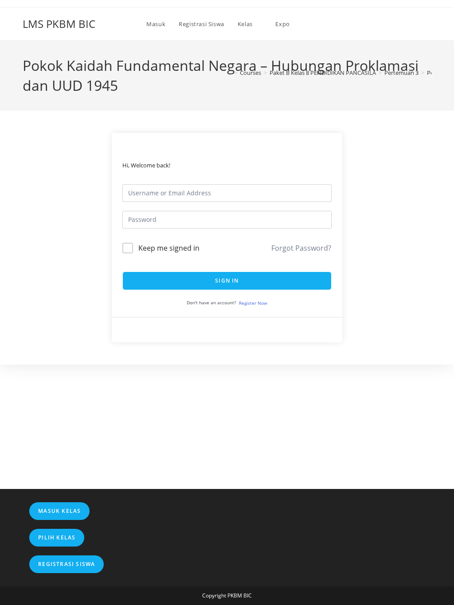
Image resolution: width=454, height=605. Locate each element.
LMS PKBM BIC (59, 23)
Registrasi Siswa (66, 564)
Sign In (227, 280)
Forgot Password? (301, 248)
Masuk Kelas (59, 511)
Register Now (253, 303)
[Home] (229, 73)
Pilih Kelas (56, 537)
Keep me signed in (169, 248)
